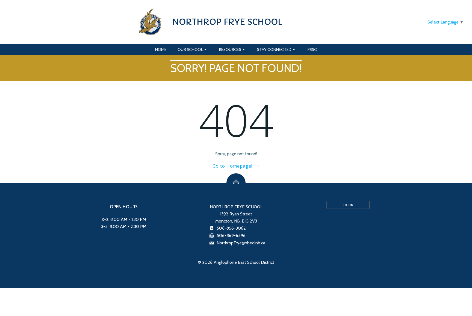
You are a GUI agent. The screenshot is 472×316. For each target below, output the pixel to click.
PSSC (312, 49)
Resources (230, 49)
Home (161, 49)
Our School (190, 49)
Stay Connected (274, 49)
